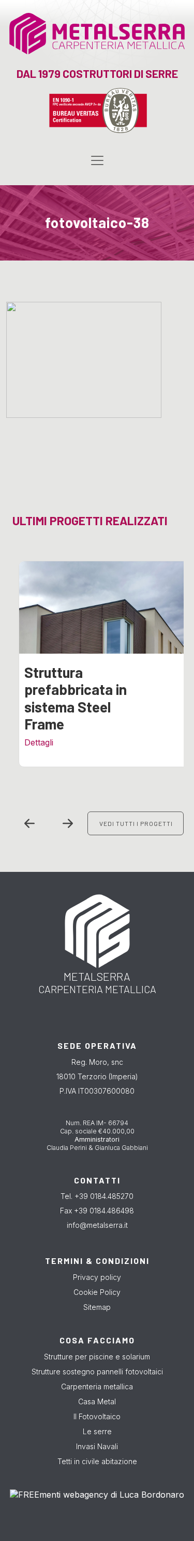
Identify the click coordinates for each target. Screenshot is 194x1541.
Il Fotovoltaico (97, 1416)
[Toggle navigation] (97, 160)
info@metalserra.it (97, 1225)
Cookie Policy (97, 1292)
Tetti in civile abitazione (97, 1461)
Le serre (97, 1431)
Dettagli (38, 742)
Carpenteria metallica (97, 1386)
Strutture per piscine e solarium (97, 1356)
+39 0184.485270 (103, 1196)
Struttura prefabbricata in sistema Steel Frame (75, 698)
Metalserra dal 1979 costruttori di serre (81, 39)
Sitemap (97, 1307)
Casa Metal (97, 1401)
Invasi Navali (97, 1446)
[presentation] (29, 823)
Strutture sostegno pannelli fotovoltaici (97, 1371)
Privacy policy (97, 1277)
